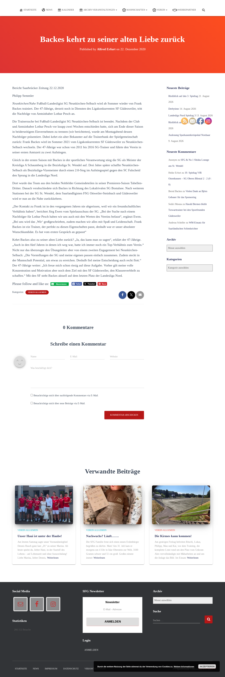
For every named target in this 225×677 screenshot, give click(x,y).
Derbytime (173, 108)
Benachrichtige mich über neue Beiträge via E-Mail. (59, 403)
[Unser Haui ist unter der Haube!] (44, 504)
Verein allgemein (37, 292)
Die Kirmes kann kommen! (173, 536)
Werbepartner (187, 9)
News (49, 9)
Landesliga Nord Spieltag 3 (182, 115)
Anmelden (91, 650)
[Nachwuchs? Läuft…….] (112, 504)
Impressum (51, 668)
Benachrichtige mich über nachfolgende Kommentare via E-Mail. (66, 395)
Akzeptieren (207, 666)
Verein (161, 9)
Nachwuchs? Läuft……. (102, 536)
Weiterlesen (53, 557)
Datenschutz (71, 668)
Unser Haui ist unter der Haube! (40, 536)
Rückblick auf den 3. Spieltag (183, 96)
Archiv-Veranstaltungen (99, 9)
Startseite (30, 9)
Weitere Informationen (184, 666)
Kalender (68, 9)
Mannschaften (136, 9)
